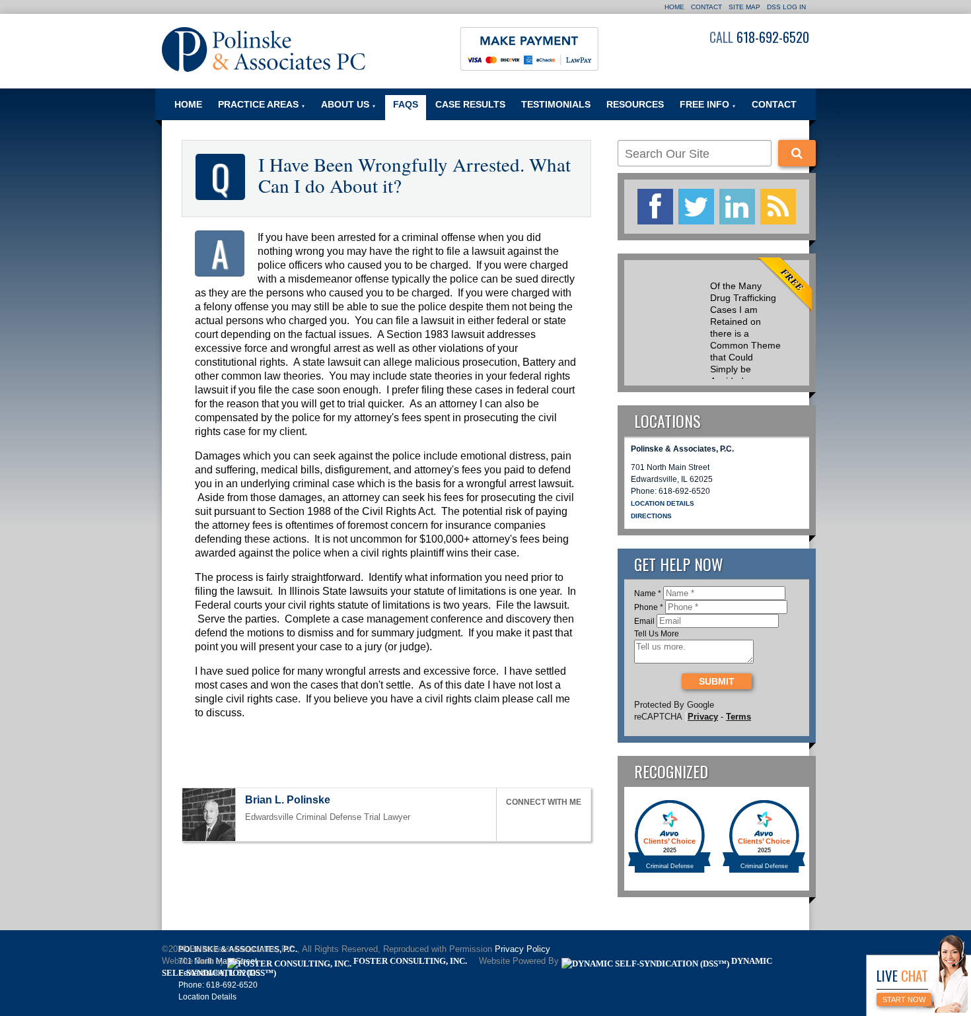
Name (647, 593)
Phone (648, 607)
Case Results (470, 104)
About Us (348, 104)
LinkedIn (542, 821)
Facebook (512, 821)
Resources (635, 104)
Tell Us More (656, 633)
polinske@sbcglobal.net (342, 801)
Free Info (708, 104)
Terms (738, 717)
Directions (651, 516)
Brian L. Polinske (287, 799)
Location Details (662, 503)
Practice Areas (261, 104)
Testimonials (556, 104)
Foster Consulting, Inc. (409, 961)
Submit (717, 681)
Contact (706, 7)
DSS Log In (786, 7)
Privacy (703, 717)
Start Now (903, 999)
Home (674, 7)
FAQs (405, 104)
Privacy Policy (522, 949)
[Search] (797, 153)
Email (644, 621)
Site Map (744, 7)
